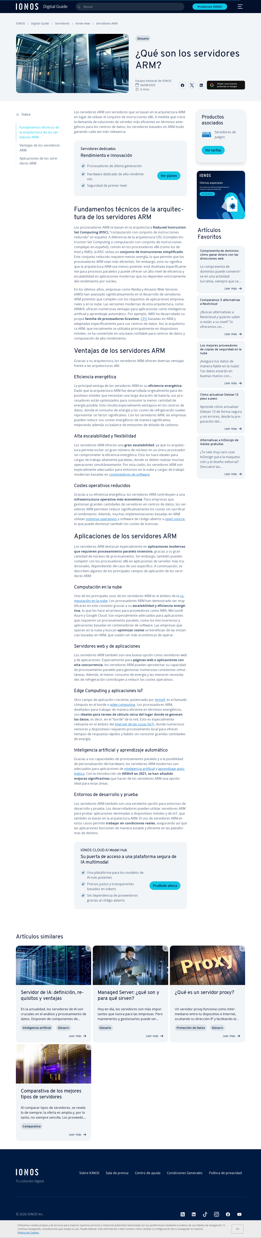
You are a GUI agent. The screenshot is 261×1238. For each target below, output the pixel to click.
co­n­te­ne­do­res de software (129, 474)
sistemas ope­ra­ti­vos (101, 519)
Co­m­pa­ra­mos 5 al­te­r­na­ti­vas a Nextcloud (220, 302)
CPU (144, 318)
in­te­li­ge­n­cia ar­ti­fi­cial (139, 768)
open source (175, 519)
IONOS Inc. (36, 1214)
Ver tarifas (213, 150)
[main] (130, 513)
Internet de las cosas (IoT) (134, 724)
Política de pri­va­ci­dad (225, 1173)
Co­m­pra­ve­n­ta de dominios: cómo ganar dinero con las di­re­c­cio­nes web (219, 254)
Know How (83, 23)
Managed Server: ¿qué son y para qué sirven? (128, 995)
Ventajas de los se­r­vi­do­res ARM (40, 147)
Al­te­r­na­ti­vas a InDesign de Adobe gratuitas (219, 442)
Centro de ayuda (147, 1173)
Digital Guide (40, 23)
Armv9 (160, 699)
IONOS (20, 23)
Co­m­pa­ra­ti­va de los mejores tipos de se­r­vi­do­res (51, 1094)
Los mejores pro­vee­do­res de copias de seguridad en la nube (220, 349)
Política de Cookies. (28, 1232)
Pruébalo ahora (165, 885)
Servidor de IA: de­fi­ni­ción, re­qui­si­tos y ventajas (52, 995)
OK (237, 1229)
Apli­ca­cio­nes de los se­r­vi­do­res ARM (39, 160)
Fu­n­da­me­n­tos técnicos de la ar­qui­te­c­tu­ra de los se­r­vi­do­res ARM (39, 132)
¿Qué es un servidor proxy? (204, 992)
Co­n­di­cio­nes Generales (184, 1173)
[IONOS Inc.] (43, 1172)
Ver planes (169, 175)
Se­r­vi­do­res (62, 23)
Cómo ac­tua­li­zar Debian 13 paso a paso (219, 396)
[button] (221, 195)
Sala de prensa (117, 1173)
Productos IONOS (210, 7)
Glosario (143, 38)
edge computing (122, 704)
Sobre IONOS (89, 1173)
